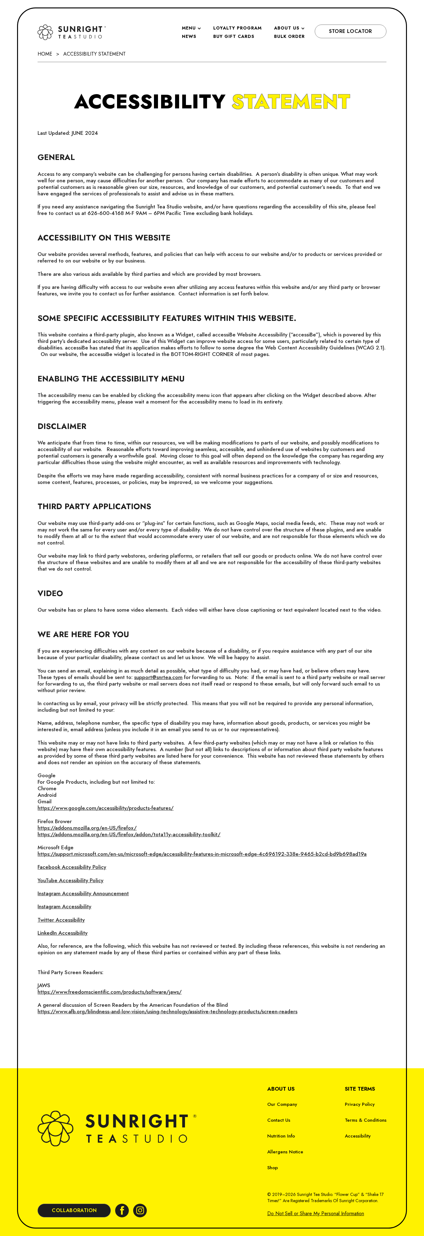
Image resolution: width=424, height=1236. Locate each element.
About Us (287, 28)
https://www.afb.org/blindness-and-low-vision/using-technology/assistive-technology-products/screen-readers (167, 1011)
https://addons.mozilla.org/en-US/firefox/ (87, 828)
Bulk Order (289, 36)
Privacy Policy (360, 1104)
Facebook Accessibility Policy (72, 867)
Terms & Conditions (365, 1120)
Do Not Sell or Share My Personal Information (315, 1213)
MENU (189, 28)
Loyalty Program (237, 28)
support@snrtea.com (158, 677)
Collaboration (74, 1210)
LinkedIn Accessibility (63, 933)
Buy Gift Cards (234, 36)
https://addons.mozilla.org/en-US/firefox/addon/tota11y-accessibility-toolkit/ (129, 834)
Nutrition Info (281, 1136)
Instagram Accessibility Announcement (83, 893)
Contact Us (278, 1120)
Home (45, 53)
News (189, 36)
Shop (272, 1167)
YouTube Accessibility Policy (70, 880)
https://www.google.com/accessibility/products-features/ (106, 808)
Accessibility (358, 1136)
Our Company (282, 1104)
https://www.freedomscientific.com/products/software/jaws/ (110, 992)
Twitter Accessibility (61, 920)
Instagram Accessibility (64, 906)
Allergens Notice (285, 1151)
